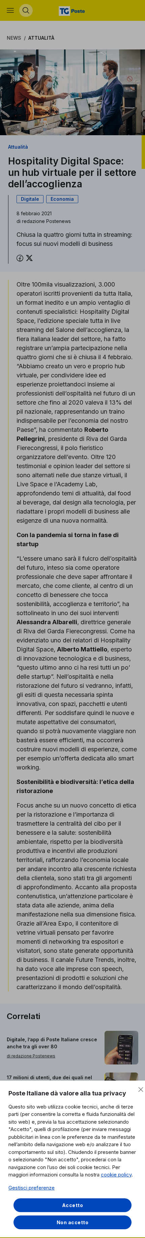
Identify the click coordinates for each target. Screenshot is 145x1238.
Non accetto (73, 1222)
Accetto (72, 1205)
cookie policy (116, 1174)
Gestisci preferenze (31, 1188)
